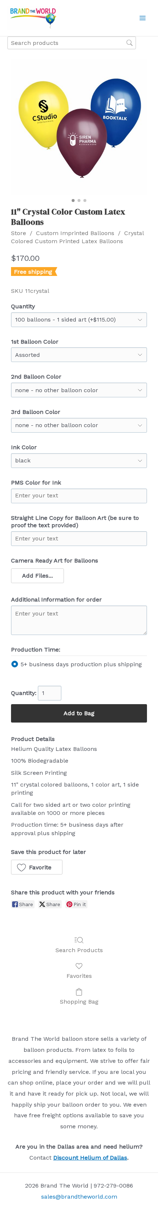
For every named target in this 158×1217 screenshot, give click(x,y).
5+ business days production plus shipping (81, 664)
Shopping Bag (79, 1001)
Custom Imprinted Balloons (75, 233)
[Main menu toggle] (142, 18)
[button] (37, 575)
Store (18, 233)
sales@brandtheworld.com (79, 1196)
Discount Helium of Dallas (90, 1157)
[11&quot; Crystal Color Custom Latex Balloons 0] (79, 127)
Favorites (79, 975)
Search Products (79, 950)
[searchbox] (71, 42)
